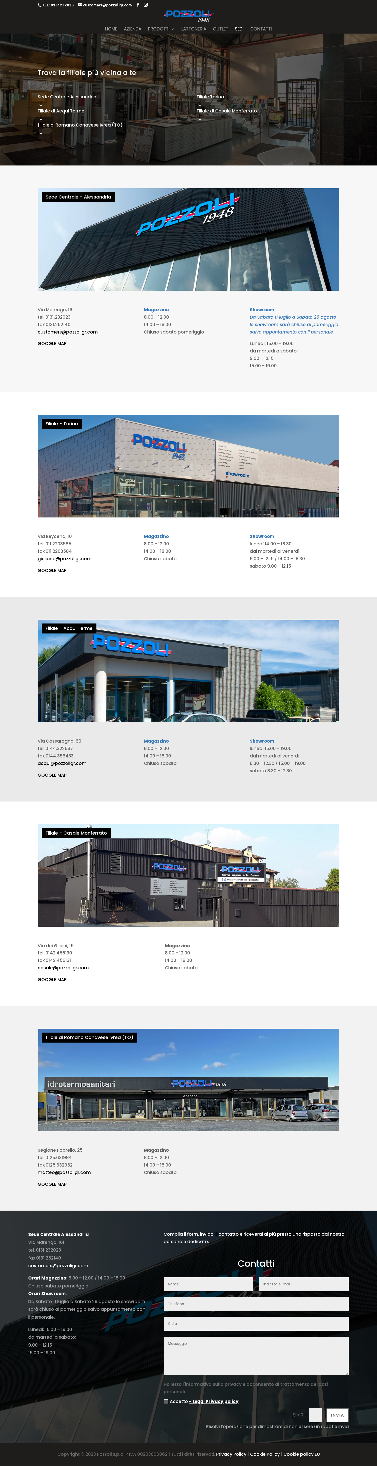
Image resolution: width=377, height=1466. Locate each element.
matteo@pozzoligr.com (64, 1172)
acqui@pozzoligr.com (62, 763)
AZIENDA (132, 29)
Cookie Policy (265, 1454)
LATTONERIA (193, 29)
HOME (111, 29)
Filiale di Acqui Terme (61, 111)
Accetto (204, 1401)
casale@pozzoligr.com (63, 968)
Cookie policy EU (301, 1454)
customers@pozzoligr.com (68, 332)
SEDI (239, 29)
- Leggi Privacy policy (214, 1401)
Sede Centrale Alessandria (67, 97)
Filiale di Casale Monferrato (227, 111)
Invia (337, 1415)
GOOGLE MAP (52, 343)
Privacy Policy (231, 1454)
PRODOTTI (159, 29)
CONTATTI (261, 29)
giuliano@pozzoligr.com (65, 559)
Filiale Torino (210, 97)
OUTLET (220, 29)
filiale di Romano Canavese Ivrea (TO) (80, 125)
